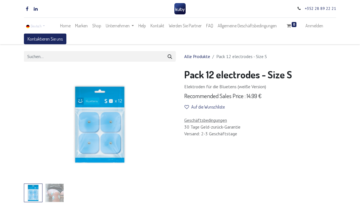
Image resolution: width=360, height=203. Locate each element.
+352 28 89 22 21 (320, 8)
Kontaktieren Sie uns (45, 39)
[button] (35, 124)
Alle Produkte (197, 56)
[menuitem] (65, 25)
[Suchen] (170, 56)
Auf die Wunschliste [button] (208, 107)
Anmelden (314, 25)
